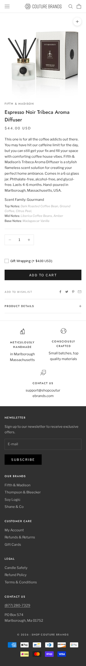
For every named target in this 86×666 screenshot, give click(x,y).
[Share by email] (79, 292)
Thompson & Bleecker (23, 492)
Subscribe (23, 460)
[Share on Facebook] (60, 292)
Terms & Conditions (21, 582)
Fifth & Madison (19, 104)
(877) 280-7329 (17, 605)
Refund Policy (16, 575)
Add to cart (43, 275)
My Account (14, 530)
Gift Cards (13, 545)
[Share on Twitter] (67, 292)
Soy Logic (12, 500)
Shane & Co (14, 507)
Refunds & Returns (20, 537)
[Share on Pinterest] (73, 292)
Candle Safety (16, 568)
